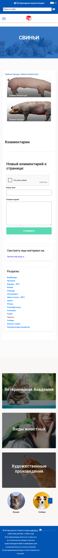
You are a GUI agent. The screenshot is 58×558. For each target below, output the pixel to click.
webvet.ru (34, 530)
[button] (50, 501)
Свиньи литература (29, 74)
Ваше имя (10, 188)
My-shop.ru (19, 257)
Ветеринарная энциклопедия (30, 3)
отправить (29, 230)
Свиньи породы (12, 74)
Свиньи (29, 38)
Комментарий (12, 199)
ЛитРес (10, 257)
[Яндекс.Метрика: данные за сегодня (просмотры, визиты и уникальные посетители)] (47, 530)
